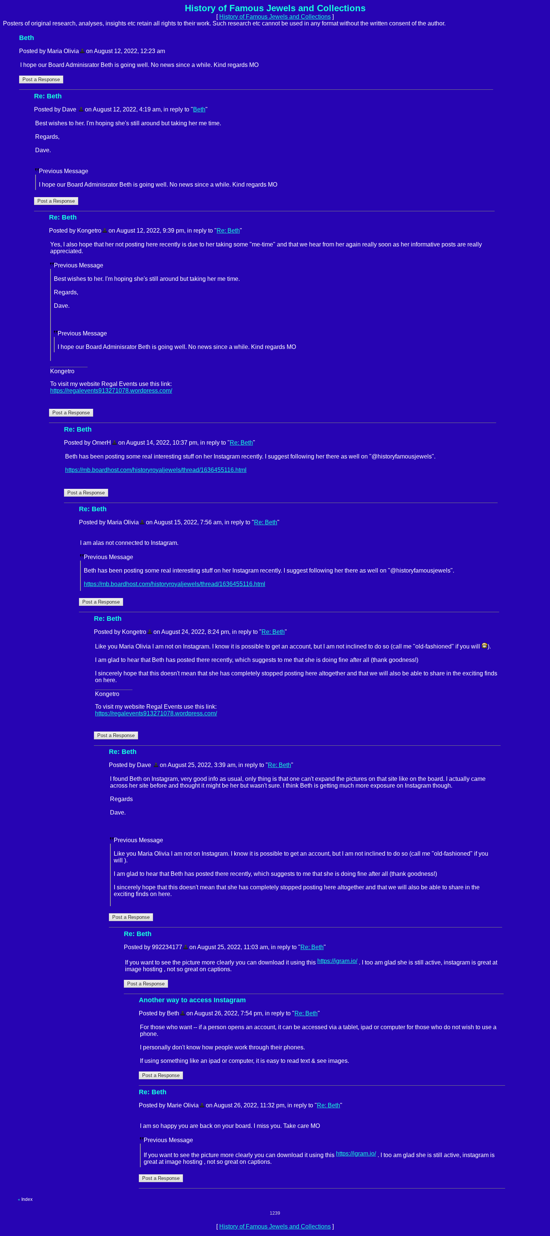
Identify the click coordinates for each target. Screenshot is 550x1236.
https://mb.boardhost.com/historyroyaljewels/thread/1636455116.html (156, 470)
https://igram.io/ (337, 961)
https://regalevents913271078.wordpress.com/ (111, 390)
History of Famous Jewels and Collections (275, 16)
